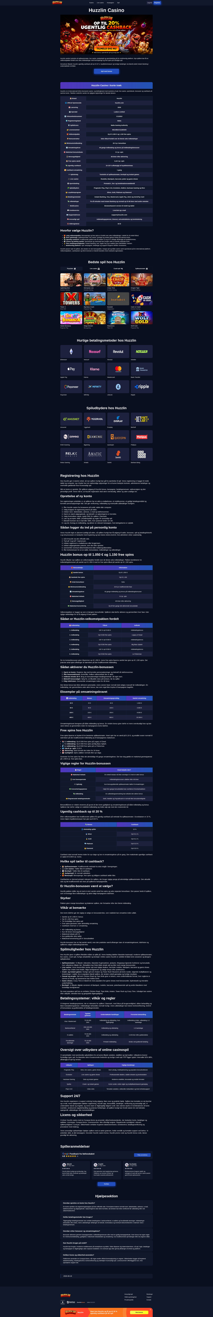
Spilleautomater (140, 268)
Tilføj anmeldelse (142, 1155)
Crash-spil (117, 268)
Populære (70, 268)
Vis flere (106, 1184)
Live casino (93, 268)
